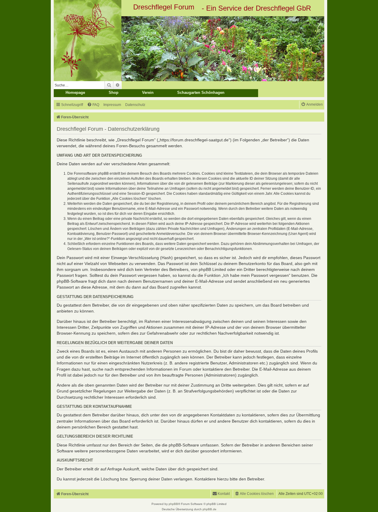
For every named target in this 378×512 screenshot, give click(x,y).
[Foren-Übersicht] (189, 48)
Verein (148, 92)
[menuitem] (93, 105)
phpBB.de (209, 509)
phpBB (173, 504)
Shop (113, 92)
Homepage (75, 92)
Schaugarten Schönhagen (200, 92)
